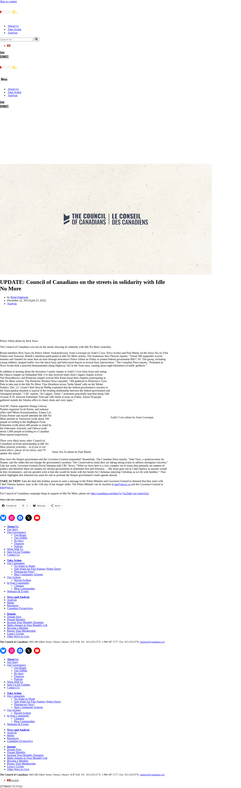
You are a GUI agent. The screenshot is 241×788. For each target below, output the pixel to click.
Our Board (20, 534)
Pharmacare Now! (24, 571)
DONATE (4, 56)
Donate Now (14, 616)
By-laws (18, 540)
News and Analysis (18, 596)
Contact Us (13, 554)
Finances (19, 543)
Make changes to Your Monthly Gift (27, 625)
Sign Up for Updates (18, 551)
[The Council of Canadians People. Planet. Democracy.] (9, 19)
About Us (13, 25)
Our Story (12, 529)
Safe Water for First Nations (29, 568)
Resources (13, 605)
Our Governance (16, 532)
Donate (11, 613)
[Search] (36, 39)
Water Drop (53, 568)
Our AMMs (20, 537)
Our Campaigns (16, 563)
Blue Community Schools (28, 574)
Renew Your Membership (21, 630)
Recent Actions (22, 580)
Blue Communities (24, 588)
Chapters (19, 585)
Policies (18, 546)
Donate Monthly (16, 619)
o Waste (30, 565)
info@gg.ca (6, 487)
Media (10, 602)
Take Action (14, 29)
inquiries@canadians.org (152, 642)
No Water (20, 565)
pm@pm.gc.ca (122, 484)
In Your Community (18, 582)
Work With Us (15, 549)
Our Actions (14, 577)
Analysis (12, 32)
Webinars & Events (18, 591)
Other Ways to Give (18, 636)
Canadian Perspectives (20, 608)
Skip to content (8, 1)
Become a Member (17, 627)
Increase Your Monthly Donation (25, 622)
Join (2, 52)
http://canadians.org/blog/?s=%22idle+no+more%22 (120, 493)
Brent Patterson (19, 297)
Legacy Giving (15, 633)
